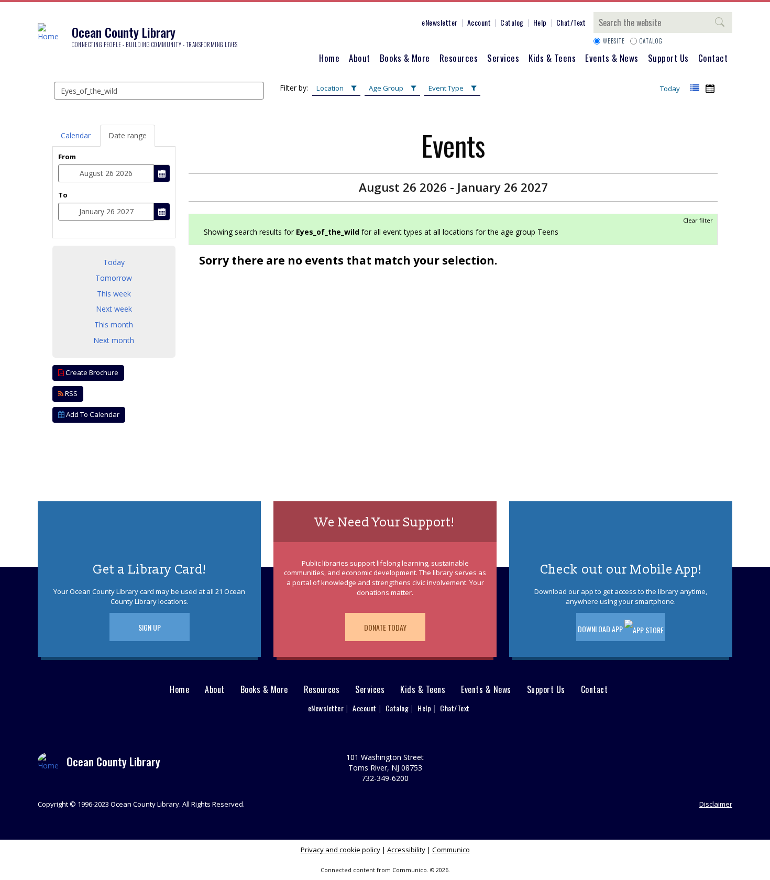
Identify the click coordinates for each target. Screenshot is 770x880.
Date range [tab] (127, 135)
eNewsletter (440, 22)
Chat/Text (571, 22)
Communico (451, 849)
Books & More (405, 57)
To (63, 195)
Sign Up (149, 627)
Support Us (668, 57)
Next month (113, 340)
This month (113, 324)
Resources (458, 57)
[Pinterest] (378, 24)
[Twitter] (362, 24)
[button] (694, 88)
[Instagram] (347, 24)
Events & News (612, 57)
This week (114, 294)
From (67, 156)
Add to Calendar (91, 414)
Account (479, 22)
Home (329, 57)
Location (330, 88)
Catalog (512, 22)
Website (614, 41)
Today (670, 88)
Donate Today (385, 627)
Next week (114, 309)
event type (446, 88)
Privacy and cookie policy (340, 849)
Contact (713, 57)
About (359, 57)
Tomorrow (113, 278)
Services (503, 57)
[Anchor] (409, 24)
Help (540, 22)
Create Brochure (91, 372)
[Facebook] (331, 24)
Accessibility (406, 849)
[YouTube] (394, 24)
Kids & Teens (552, 57)
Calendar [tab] (76, 135)
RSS (70, 393)
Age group (386, 88)
